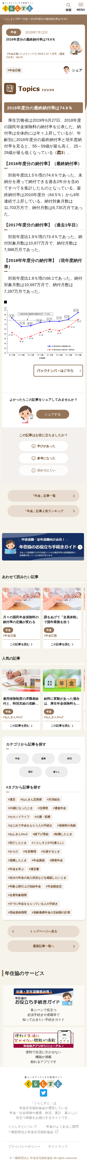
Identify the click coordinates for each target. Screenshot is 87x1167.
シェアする (53, 414)
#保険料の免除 (66, 825)
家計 (30, 772)
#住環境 (43, 808)
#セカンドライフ (19, 816)
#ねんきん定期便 (31, 799)
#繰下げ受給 (41, 834)
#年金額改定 (54, 886)
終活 (69, 758)
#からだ (13, 851)
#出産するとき (50, 851)
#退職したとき (17, 860)
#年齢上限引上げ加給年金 (24, 886)
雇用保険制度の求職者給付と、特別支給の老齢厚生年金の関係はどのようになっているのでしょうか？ (21, 701)
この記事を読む (20, 644)
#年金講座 (38, 860)
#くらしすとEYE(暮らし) (48, 842)
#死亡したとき (17, 842)
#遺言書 (34, 869)
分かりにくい (46, 470)
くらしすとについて (22, 1126)
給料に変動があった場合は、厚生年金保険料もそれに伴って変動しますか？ (62, 701)
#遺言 (11, 799)
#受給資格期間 (17, 912)
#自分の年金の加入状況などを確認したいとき (37, 877)
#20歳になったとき (20, 808)
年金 (25, 19)
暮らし (56, 772)
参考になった (46, 458)
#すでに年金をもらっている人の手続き (33, 903)
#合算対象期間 (17, 895)
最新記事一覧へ (43, 946)
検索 (68, 10)
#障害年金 (56, 860)
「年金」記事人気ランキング (43, 511)
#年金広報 (14, 70)
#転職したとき (63, 834)
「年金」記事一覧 (43, 495)
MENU (81, 9)
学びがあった (46, 446)
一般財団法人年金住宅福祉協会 (31, 1132)
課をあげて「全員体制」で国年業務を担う (62, 619)
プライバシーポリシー (24, 1146)
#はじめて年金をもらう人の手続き (30, 825)
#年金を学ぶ (16, 869)
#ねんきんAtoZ (13, 717)
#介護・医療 (42, 816)
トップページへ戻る (43, 931)
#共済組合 (53, 799)
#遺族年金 (59, 808)
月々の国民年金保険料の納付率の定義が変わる (21, 619)
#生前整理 (29, 851)
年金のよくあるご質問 (62, 1126)
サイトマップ (58, 1146)
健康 (43, 758)
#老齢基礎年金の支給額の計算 (51, 912)
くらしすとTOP (11, 19)
